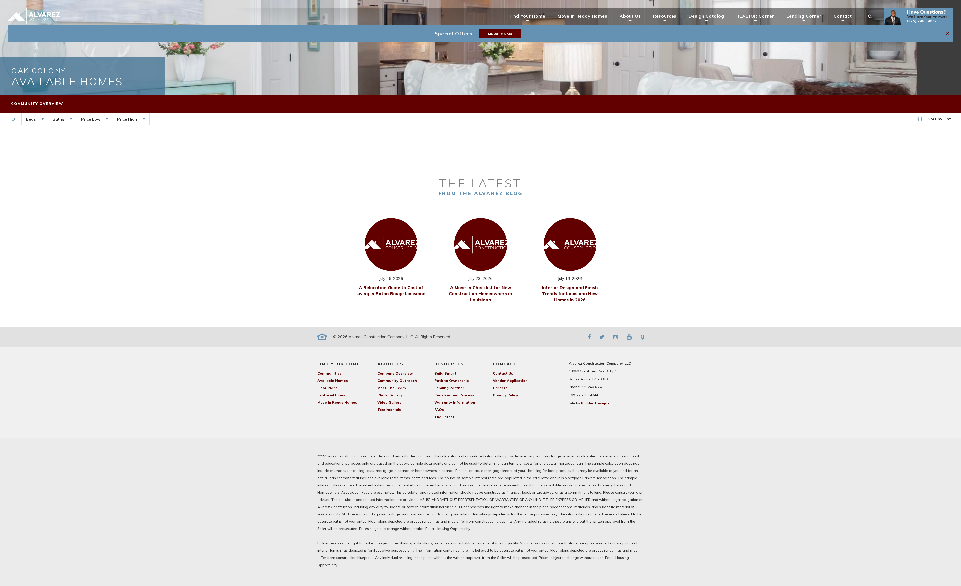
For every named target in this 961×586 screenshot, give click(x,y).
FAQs (439, 409)
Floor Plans (327, 388)
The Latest (444, 417)
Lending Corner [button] (803, 16)
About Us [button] (630, 16)
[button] (918, 16)
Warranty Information (454, 402)
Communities (329, 373)
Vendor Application (510, 380)
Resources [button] (665, 16)
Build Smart (445, 373)
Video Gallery (389, 402)
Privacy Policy (505, 395)
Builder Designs (595, 403)
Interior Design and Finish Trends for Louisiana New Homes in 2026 (570, 293)
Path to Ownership (451, 380)
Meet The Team (391, 388)
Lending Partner (449, 388)
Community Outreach (397, 380)
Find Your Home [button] (527, 16)
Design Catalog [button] (706, 16)
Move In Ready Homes (582, 16)
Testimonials (389, 409)
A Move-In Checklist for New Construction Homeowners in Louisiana (480, 293)
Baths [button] (58, 119)
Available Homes (332, 380)
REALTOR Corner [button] (755, 16)
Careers (500, 388)
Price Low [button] (90, 119)
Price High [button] (127, 119)
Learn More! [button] (500, 33)
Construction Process (454, 395)
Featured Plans (331, 395)
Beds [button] (31, 119)
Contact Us (503, 373)
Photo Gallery (389, 395)
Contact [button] (843, 16)
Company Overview (395, 373)
